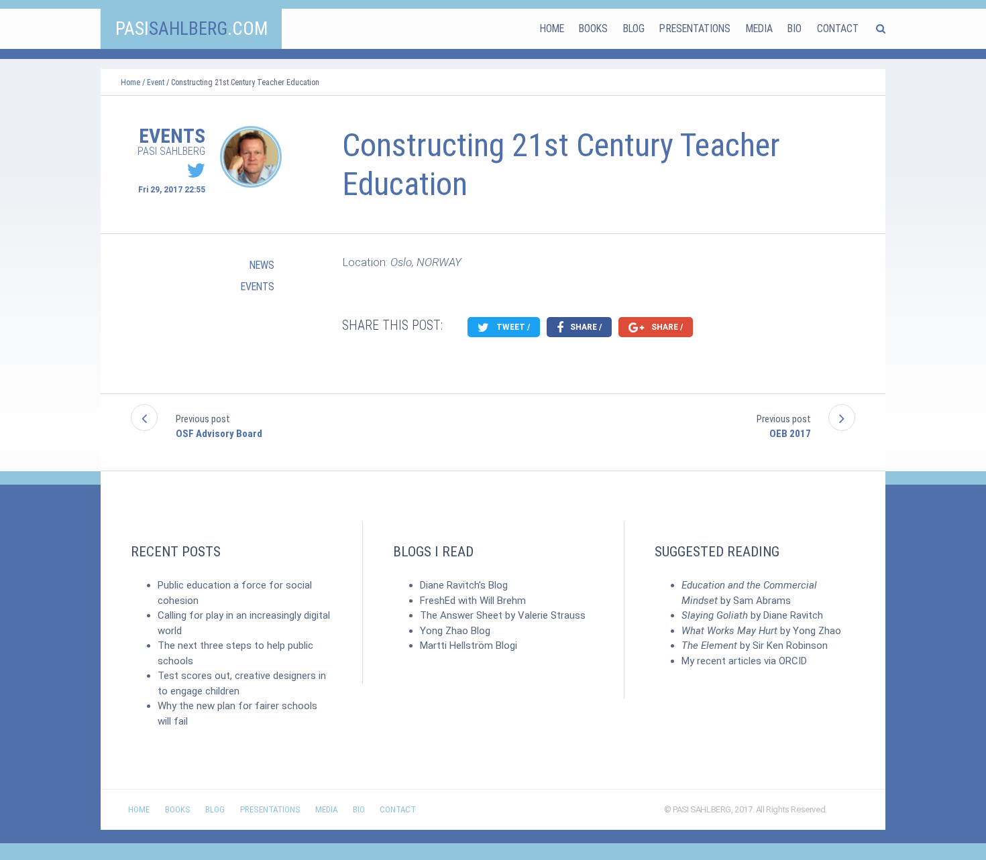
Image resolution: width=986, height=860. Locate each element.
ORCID (793, 661)
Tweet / (512, 327)
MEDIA (759, 28)
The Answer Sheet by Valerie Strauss (503, 615)
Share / (585, 327)
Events (257, 286)
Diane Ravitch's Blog (464, 585)
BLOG (634, 28)
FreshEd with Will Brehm (473, 601)
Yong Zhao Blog (455, 631)
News (262, 265)
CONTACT (838, 28)
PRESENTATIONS (694, 28)
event (155, 82)
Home (130, 82)
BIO (794, 28)
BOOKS (593, 28)
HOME (552, 28)
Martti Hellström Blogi (468, 645)
